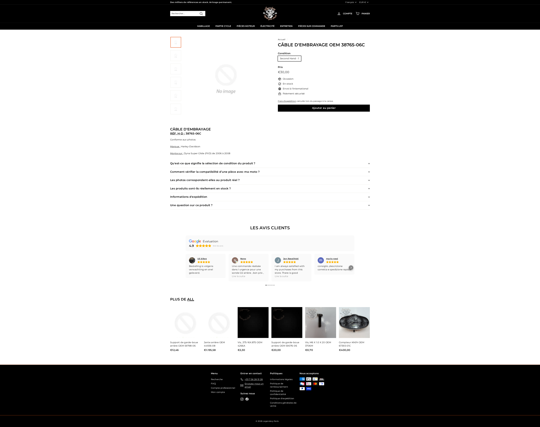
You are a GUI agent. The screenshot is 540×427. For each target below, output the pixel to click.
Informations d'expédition (188, 196)
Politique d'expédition (282, 398)
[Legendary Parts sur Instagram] (241, 399)
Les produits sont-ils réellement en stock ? (200, 188)
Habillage (203, 26)
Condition (284, 53)
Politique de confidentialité (278, 393)
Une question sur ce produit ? (191, 205)
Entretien (286, 26)
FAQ (213, 383)
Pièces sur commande (311, 26)
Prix (280, 67)
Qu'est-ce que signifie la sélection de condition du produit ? (212, 163)
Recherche (217, 379)
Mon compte (218, 392)
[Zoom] (226, 82)
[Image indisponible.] (175, 42)
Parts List (337, 26)
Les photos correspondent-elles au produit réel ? (205, 180)
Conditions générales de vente (283, 404)
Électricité (267, 26)
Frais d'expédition (287, 101)
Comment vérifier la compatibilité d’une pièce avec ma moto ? (215, 171)
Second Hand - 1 (289, 58)
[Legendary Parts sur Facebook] (247, 399)
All (190, 299)
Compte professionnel (223, 388)
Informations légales (281, 379)
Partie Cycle (223, 26)
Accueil (281, 39)
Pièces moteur (246, 26)
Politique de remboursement (279, 385)
